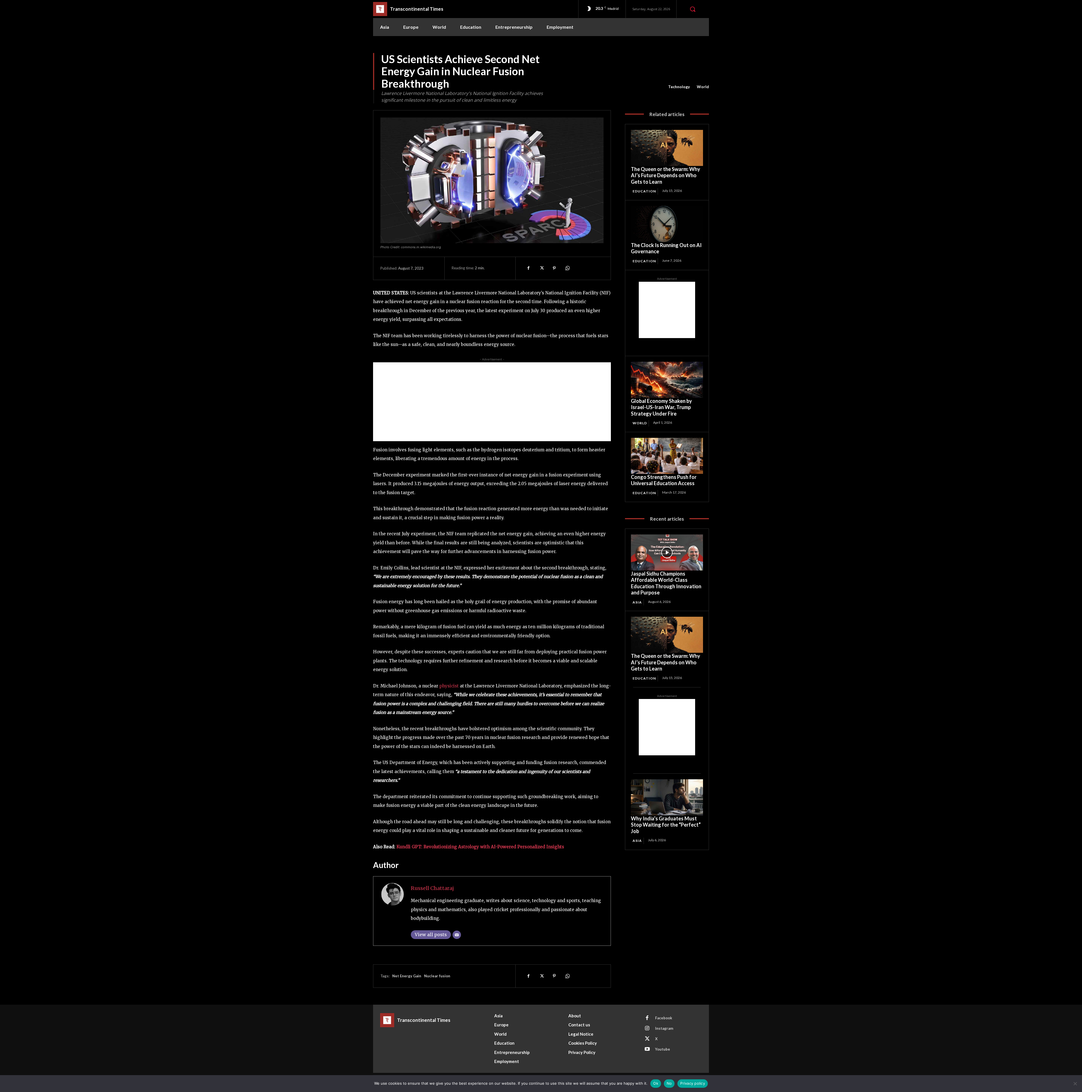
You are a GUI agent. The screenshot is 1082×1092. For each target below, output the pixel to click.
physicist (449, 686)
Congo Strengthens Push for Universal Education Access (664, 480)
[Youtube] (647, 1049)
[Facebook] (528, 268)
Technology (679, 86)
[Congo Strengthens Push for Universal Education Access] (667, 456)
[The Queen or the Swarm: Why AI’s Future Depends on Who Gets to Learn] (667, 148)
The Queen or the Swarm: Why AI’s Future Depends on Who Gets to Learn (665, 175)
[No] (1075, 1083)
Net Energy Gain (406, 976)
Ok (655, 1083)
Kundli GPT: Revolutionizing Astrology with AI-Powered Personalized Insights (480, 846)
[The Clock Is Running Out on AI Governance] (667, 224)
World (703, 86)
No (669, 1083)
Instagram (664, 1028)
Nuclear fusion (437, 976)
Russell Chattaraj (432, 888)
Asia (637, 602)
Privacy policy (692, 1083)
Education (644, 191)
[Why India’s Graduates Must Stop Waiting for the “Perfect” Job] (667, 797)
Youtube (662, 1049)
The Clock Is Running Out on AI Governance (666, 248)
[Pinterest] (554, 268)
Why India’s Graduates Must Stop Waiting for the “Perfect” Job (666, 824)
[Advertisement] (492, 401)
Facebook (663, 1018)
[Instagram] (647, 1029)
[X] (541, 268)
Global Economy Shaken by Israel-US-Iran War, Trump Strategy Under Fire (661, 407)
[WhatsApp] (567, 268)
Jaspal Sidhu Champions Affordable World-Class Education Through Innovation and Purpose (666, 583)
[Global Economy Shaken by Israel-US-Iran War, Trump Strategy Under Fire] (667, 380)
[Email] (457, 935)
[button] (693, 9)
